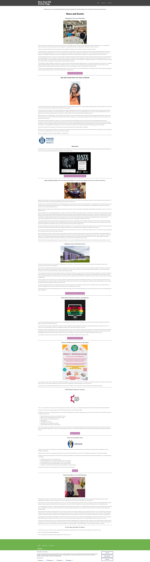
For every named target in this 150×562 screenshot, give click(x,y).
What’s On (103, 2)
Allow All (107, 552)
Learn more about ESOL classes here (75, 73)
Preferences (50, 560)
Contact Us (110, 2)
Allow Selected (107, 556)
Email (40, 548)
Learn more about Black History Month (75, 338)
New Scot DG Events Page (44, 3)
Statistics (60, 560)
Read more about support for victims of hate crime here (75, 176)
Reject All (107, 559)
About (98, 2)
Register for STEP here (75, 433)
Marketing (69, 560)
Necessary (40, 560)
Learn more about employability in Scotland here (75, 293)
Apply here (75, 470)
